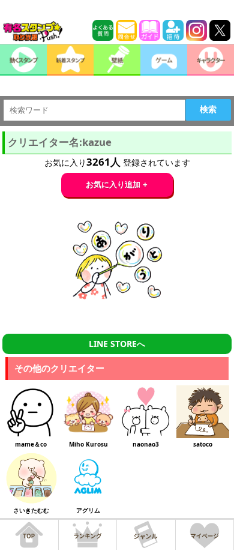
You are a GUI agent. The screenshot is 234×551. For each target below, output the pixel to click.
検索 (208, 109)
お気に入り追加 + (117, 184)
